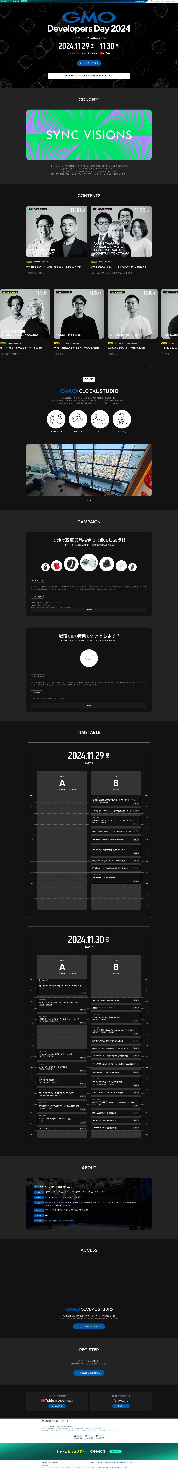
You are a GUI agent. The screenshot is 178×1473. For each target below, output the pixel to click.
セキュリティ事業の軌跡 (112, 1430)
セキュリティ (77, 1467)
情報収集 (99, 1467)
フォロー (121, 1406)
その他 (125, 1467)
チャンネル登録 (57, 1406)
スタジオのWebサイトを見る (89, 1326)
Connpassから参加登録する (89, 1372)
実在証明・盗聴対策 (46, 1430)
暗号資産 (111, 1467)
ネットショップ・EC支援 (59, 1467)
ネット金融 (105, 1467)
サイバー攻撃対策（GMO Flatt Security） (88, 1430)
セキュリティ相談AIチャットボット (100, 1428)
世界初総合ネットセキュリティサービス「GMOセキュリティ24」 (55, 1428)
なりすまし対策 (102, 1430)
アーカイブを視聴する (89, 63)
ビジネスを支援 (69, 1467)
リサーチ (94, 1467)
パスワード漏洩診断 (75, 1428)
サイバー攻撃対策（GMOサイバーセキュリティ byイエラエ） (65, 1430)
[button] (143, 365)
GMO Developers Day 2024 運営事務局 (59, 1220)
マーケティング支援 (86, 1467)
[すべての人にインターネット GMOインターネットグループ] (165, 1)
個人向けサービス (119, 1467)
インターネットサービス (47, 1467)
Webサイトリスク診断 (86, 1428)
